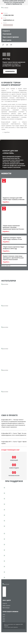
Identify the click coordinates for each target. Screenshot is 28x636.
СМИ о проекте (6, 605)
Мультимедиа (6, 607)
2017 (4, 617)
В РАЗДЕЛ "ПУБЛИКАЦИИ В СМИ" (10, 450)
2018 (4, 614)
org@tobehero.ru (8, 20)
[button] (4, 54)
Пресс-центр (7, 40)
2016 (4, 619)
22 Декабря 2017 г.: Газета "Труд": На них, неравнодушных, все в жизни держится (14, 434)
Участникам (7, 34)
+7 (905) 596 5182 (8, 15)
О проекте (6, 31)
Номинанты (10, 71)
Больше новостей (5, 265)
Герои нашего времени (11, 37)
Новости (5, 603)
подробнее (7, 132)
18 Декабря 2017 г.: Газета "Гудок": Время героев (14, 442)
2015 (4, 621)
